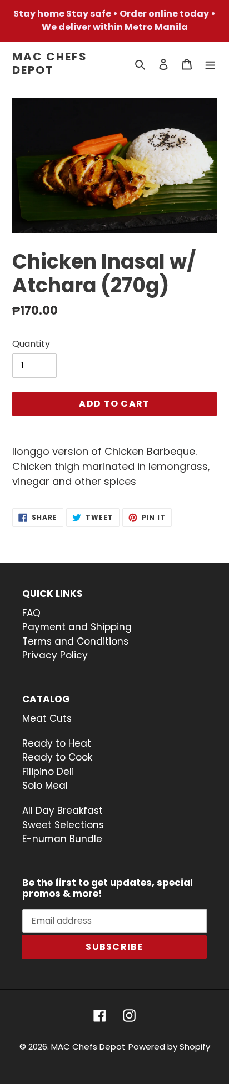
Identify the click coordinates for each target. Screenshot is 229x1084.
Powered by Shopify (169, 1046)
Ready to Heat (56, 743)
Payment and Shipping (77, 627)
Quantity (31, 343)
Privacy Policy (55, 655)
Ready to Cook (57, 757)
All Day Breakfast (62, 810)
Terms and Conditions (75, 641)
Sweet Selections (64, 825)
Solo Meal (45, 785)
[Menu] (210, 63)
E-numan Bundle (63, 838)
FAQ (31, 613)
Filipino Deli (48, 771)
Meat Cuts (47, 718)
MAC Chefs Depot (49, 63)
